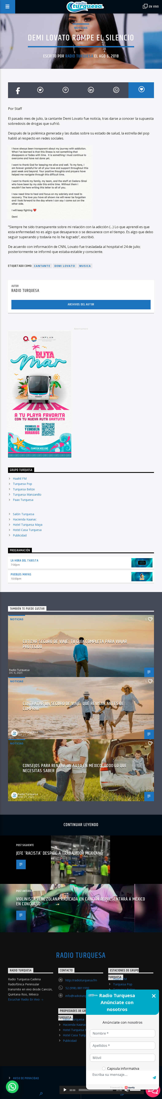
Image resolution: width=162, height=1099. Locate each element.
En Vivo (153, 6)
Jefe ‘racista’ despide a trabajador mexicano (59, 853)
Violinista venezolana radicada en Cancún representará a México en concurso (80, 901)
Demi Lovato (64, 266)
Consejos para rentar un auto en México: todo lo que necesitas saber (75, 768)
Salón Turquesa (23, 514)
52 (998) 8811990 (77, 988)
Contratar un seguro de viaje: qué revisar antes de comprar (73, 706)
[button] (12, 1086)
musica (85, 266)
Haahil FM (20, 478)
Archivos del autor (81, 304)
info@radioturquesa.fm (81, 996)
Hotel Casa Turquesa (27, 530)
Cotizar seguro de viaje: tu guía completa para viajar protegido (75, 644)
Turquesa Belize (24, 489)
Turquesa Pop (22, 484)
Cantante (42, 266)
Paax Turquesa (23, 500)
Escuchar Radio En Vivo (24, 999)
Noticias (81, 28)
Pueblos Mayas (21, 574)
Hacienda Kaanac (24, 519)
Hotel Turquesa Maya (27, 525)
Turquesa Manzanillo (27, 494)
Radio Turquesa (79, 56)
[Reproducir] (65, 1090)
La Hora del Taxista (24, 560)
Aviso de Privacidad (26, 1078)
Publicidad (20, 535)
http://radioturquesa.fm (81, 980)
